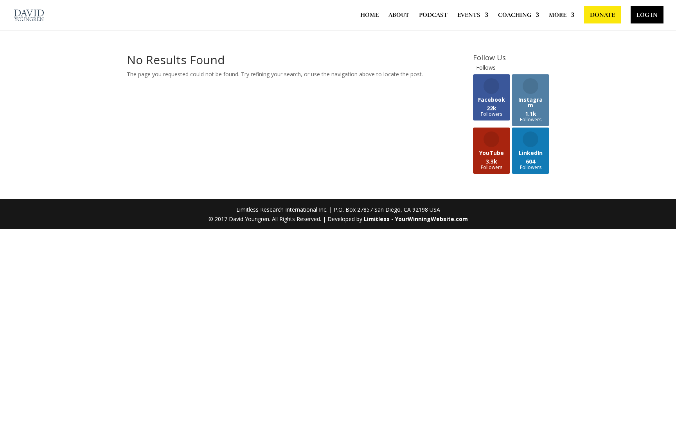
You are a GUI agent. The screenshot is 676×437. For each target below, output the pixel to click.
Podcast (433, 15)
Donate (602, 14)
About (398, 15)
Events (468, 15)
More (557, 15)
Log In (647, 14)
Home (369, 15)
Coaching (514, 15)
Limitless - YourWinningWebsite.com (416, 219)
